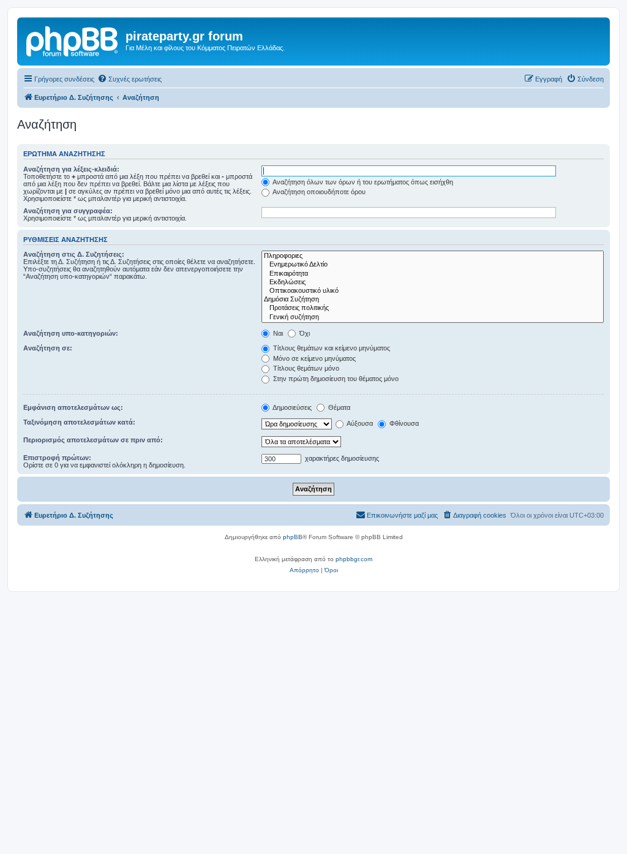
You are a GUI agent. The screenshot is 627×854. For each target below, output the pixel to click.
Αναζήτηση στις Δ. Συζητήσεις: (73, 254)
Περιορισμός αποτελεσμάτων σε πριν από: (93, 440)
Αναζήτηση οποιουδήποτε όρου (318, 191)
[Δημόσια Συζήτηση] (433, 299)
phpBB (292, 537)
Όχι (304, 333)
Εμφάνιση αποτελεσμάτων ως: (73, 407)
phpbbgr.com (354, 559)
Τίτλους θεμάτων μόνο (305, 368)
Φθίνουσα (403, 423)
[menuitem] (129, 79)
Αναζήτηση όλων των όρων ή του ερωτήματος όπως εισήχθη (362, 182)
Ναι (277, 333)
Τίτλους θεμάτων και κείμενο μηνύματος (330, 348)
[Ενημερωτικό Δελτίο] (433, 264)
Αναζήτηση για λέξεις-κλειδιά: (71, 169)
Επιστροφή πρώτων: (57, 457)
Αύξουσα (359, 423)
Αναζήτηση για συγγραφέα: (68, 210)
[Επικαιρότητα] (433, 274)
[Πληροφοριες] (433, 256)
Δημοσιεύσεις (291, 407)
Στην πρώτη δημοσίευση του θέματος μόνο (335, 378)
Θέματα (338, 407)
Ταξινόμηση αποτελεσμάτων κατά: (79, 422)
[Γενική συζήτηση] (433, 317)
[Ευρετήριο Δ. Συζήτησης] (73, 39)
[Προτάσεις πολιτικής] (433, 308)
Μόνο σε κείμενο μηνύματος (313, 358)
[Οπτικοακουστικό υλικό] (433, 291)
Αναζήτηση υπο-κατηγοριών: (70, 333)
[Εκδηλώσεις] (433, 282)
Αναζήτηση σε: (47, 348)
